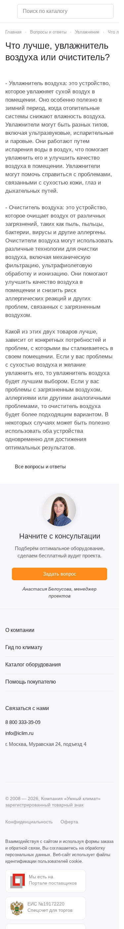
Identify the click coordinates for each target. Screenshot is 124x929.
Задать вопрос (59, 574)
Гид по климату (23, 647)
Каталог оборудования (33, 664)
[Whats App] (49, 765)
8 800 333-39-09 (22, 722)
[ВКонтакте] (9, 765)
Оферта (69, 821)
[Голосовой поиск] (106, 11)
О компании (19, 630)
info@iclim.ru (19, 733)
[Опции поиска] (91, 11)
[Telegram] (22, 765)
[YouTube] (36, 765)
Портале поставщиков (53, 883)
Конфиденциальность (29, 821)
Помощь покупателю (30, 682)
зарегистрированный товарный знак (44, 804)
